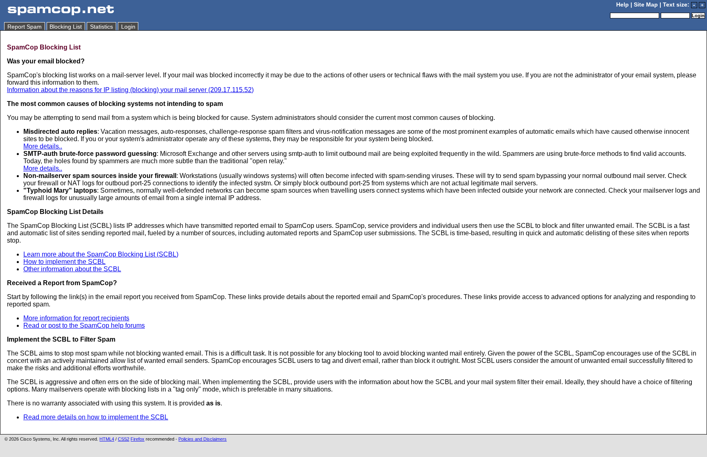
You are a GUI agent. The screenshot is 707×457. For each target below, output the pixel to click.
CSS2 (123, 439)
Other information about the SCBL (72, 269)
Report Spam (24, 27)
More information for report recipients (76, 318)
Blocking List (66, 27)
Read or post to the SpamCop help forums (84, 325)
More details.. (42, 146)
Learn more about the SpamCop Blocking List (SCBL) (100, 254)
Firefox (137, 439)
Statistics (101, 27)
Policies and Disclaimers (202, 439)
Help (622, 5)
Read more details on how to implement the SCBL (95, 417)
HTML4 (106, 439)
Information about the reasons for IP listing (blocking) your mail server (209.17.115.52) (130, 89)
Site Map (646, 5)
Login (128, 27)
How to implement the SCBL (64, 261)
